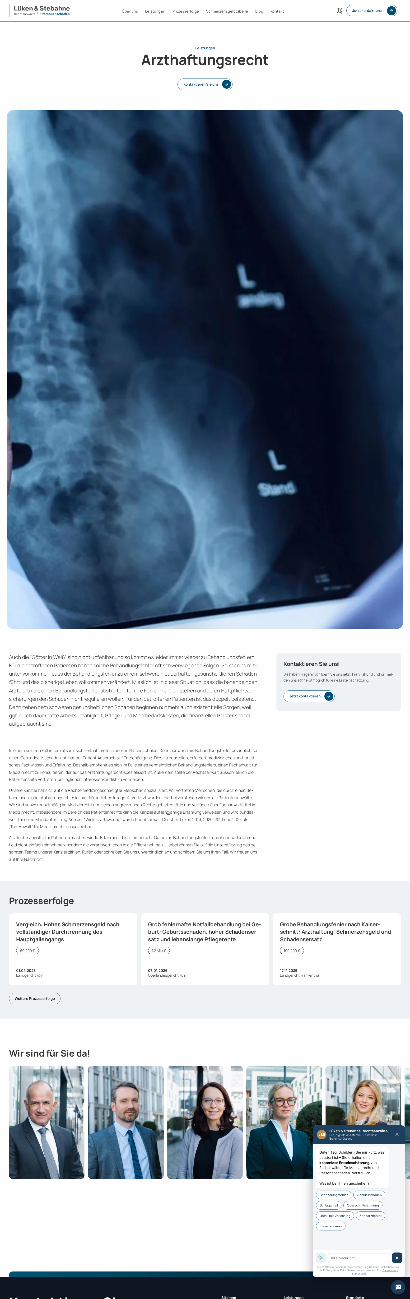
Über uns (130, 11)
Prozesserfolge (185, 11)
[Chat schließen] (398, 1287)
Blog (259, 11)
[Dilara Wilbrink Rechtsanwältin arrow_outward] (363, 1122)
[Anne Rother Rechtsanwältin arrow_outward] (284, 1122)
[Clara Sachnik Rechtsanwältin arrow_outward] (205, 1122)
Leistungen (155, 11)
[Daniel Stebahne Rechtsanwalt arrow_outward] (125, 1122)
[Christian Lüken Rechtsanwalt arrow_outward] (46, 1122)
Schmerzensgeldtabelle (227, 11)
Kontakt (277, 11)
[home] (39, 10)
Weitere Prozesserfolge (35, 998)
